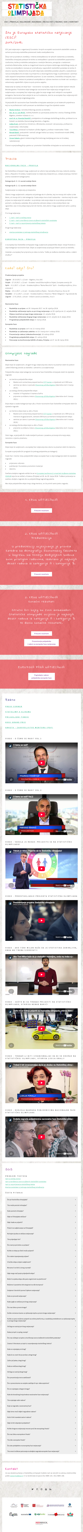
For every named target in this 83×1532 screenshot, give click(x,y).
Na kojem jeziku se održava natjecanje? (20, 1234)
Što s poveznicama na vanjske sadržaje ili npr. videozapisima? (28, 1383)
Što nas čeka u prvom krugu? (17, 1307)
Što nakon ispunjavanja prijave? (18, 1256)
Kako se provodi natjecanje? (16, 1296)
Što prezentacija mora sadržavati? (19, 1377)
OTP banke (47, 382)
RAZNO (58, 21)
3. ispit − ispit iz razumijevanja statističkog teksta (27, 223)
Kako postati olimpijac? (15, 1211)
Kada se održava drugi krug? (16, 1366)
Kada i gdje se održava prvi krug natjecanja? (22, 1302)
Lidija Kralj (13, 124)
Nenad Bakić (14, 132)
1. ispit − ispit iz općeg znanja (20, 218)
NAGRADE (36, 21)
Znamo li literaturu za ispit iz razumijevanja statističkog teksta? (29, 1343)
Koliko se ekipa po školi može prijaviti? (20, 1251)
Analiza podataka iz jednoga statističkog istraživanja (24, 1187)
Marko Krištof (14, 110)
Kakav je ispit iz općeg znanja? (17, 1332)
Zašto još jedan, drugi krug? (16, 1360)
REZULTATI (48, 21)
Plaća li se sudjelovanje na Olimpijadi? (20, 1228)
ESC (6, 21)
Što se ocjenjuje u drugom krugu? (18, 1389)
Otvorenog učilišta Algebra (45, 385)
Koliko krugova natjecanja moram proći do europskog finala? (28, 1429)
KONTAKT (74, 21)
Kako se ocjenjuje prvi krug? (16, 1349)
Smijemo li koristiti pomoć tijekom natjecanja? (23, 1290)
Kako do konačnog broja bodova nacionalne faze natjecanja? (28, 1394)
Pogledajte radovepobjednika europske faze (41, 676)
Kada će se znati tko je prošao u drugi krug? (22, 1355)
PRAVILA (14, 21)
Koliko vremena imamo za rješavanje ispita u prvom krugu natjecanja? (31, 1313)
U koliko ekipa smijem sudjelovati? (19, 1262)
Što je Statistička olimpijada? (17, 1200)
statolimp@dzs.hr (16, 1476)
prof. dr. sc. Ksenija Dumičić (20, 118)
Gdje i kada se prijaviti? (15, 1222)
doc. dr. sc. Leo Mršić (17, 113)
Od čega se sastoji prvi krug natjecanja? (20, 1326)
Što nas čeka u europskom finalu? (18, 1434)
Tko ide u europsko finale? (16, 1440)
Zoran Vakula (14, 138)
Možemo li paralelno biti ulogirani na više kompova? (25, 1285)
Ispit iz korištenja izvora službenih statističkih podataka (25, 1181)
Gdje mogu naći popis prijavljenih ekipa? (21, 1273)
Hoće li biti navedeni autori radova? (19, 1417)
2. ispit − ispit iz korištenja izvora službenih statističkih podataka (33, 220)
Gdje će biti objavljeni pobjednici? (18, 1423)
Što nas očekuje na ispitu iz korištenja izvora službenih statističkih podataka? (34, 1338)
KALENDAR (25, 21)
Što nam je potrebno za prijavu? (18, 1245)
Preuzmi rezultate (41, 510)
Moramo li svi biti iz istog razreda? (19, 1268)
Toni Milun (13, 130)
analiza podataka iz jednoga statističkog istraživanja (28, 232)
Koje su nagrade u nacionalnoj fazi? (19, 1406)
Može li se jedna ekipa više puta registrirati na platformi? (26, 1279)
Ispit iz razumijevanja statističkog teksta (20, 1184)
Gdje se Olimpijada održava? (16, 1217)
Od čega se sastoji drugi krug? (17, 1372)
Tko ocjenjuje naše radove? (16, 1400)
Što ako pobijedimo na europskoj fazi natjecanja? (24, 1446)
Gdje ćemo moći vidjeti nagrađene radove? (21, 1412)
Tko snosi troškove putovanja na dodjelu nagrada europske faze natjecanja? (33, 1451)
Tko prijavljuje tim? (14, 1239)
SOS (66, 21)
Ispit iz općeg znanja (13, 1179)
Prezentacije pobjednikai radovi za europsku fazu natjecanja (41, 642)
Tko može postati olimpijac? (17, 1205)
